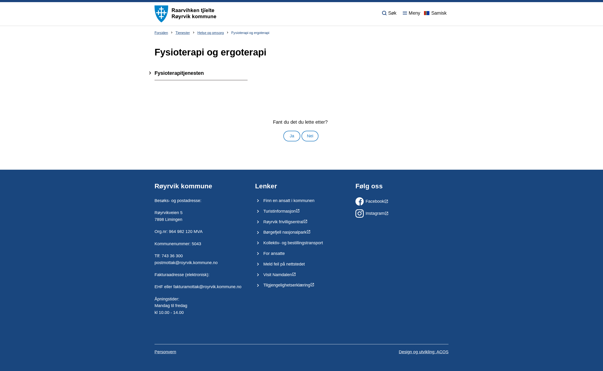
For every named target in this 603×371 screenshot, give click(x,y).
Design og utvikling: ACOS (423, 352)
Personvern (165, 352)
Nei (310, 136)
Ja (292, 136)
